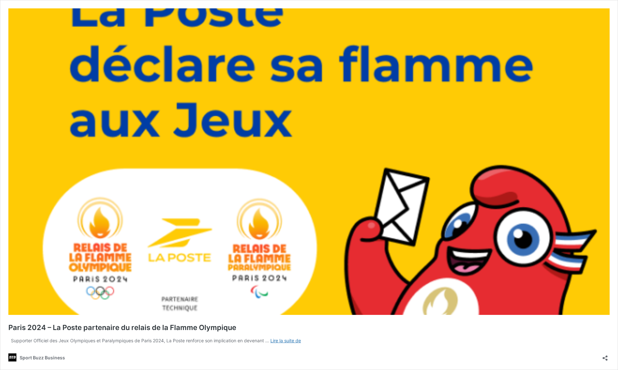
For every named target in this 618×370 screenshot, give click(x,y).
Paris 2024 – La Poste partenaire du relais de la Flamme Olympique (122, 327)
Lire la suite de (285, 340)
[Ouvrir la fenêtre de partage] (605, 356)
